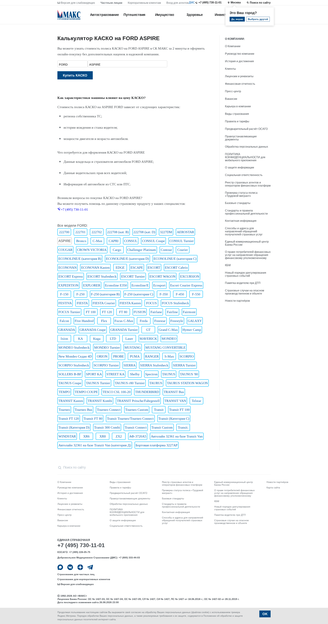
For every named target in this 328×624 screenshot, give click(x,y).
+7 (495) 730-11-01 (210, 2)
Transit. (183, 427)
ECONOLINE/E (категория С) (175, 258)
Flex (104, 321)
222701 (80, 232)
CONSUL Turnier (181, 241)
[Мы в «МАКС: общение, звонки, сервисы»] (60, 567)
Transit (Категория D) (74, 427)
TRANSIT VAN (175, 401)
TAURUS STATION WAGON (187, 383)
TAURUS (155, 383)
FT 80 (123, 312)
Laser (129, 338)
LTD (113, 338)
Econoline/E (140, 285)
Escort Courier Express (186, 285)
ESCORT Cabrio (176, 267)
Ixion (64, 338)
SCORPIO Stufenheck (73, 365)
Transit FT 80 (93, 418)
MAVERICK (148, 338)
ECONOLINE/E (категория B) (79, 258)
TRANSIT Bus (174, 392)
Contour (166, 250)
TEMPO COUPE (86, 392)
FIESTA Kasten (130, 303)
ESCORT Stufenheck (102, 276)
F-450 (180, 294)
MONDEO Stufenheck (74, 347)
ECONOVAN (67, 267)
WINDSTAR (67, 436)
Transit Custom (162, 427)
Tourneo (64, 410)
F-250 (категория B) (105, 294)
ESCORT (154, 267)
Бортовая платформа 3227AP (156, 445)
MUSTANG (133, 347)
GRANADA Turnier (124, 330)
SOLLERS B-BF (69, 374)
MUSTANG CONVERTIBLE (165, 347)
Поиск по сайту (260, 2)
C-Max (97, 241)
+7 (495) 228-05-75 (79, 552)
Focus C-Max (123, 321)
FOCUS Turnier (69, 312)
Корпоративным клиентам (144, 2)
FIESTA (82, 303)
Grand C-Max (168, 330)
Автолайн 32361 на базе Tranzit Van (177, 436)
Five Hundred (84, 321)
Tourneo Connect (109, 410)
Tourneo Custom (136, 410)
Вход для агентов (177, 2)
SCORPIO (187, 356)
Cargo (117, 250)
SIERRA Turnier (184, 365)
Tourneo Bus (83, 410)
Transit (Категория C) (173, 418)
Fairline (172, 312)
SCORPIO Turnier (106, 365)
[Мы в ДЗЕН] (80, 567)
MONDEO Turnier (107, 347)
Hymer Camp (191, 330)
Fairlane (156, 312)
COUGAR (65, 250)
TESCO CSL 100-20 (116, 392)
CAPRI (114, 241)
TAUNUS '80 (189, 374)
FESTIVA (65, 303)
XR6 (86, 436)
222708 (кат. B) (118, 232)
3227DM (166, 232)
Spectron (151, 374)
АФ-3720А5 (137, 436)
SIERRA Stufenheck (154, 365)
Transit (159, 410)
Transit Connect (136, 427)
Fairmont (189, 312)
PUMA (135, 356)
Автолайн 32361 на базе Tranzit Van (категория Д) (94, 445)
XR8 (102, 436)
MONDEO (169, 338)
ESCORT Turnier (133, 276)
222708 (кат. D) (144, 232)
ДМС (192, 2)
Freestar (160, 321)
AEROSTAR (185, 232)
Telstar (196, 401)
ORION (102, 356)
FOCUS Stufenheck (175, 303)
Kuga (96, 338)
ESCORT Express (70, 276)
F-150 (64, 294)
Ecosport (159, 285)
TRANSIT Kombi (100, 401)
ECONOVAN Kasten (95, 267)
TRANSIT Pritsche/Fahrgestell (138, 401)
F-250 (80, 294)
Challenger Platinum (141, 250)
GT (148, 330)
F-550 (196, 294)
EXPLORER (91, 285)
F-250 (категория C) (138, 294)
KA (80, 338)
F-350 (164, 294)
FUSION (140, 312)
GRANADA (66, 330)
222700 (64, 232)
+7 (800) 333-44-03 (129, 557)
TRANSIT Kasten (70, 401)
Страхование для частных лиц (75, 574)
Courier (182, 250)
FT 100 (91, 312)
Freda (144, 321)
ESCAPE (137, 267)
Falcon (64, 321)
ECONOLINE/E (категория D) (127, 258)
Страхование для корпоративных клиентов (83, 579)
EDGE (120, 267)
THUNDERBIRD (147, 392)
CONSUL (130, 241)
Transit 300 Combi (107, 427)
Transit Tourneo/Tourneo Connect (130, 418)
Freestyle (176, 321)
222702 (97, 232)
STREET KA (115, 374)
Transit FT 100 (179, 410)
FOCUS (151, 303)
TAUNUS (168, 374)
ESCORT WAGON (162, 276)
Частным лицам (111, 2)
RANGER (152, 356)
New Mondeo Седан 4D (75, 356)
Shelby (135, 374)
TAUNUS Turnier (98, 383)
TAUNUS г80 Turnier (130, 383)
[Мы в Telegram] (90, 567)
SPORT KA (94, 374)
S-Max (169, 356)
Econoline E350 (116, 285)
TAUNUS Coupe (69, 383)
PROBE (118, 356)
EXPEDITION (68, 285)
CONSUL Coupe (153, 241)
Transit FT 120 (68, 418)
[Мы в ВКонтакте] (70, 567)
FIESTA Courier (104, 303)
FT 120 (107, 312)
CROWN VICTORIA (91, 250)
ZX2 (119, 436)
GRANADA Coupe (93, 330)
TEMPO (64, 392)
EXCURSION (189, 276)
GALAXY (195, 321)
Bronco (81, 241)
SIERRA (129, 365)
